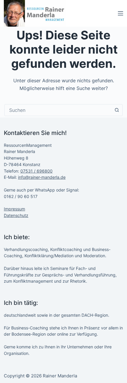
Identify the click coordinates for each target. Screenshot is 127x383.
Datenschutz (16, 215)
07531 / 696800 (36, 170)
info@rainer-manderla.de (42, 177)
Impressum (14, 208)
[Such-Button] (116, 110)
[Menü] (120, 13)
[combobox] (58, 110)
